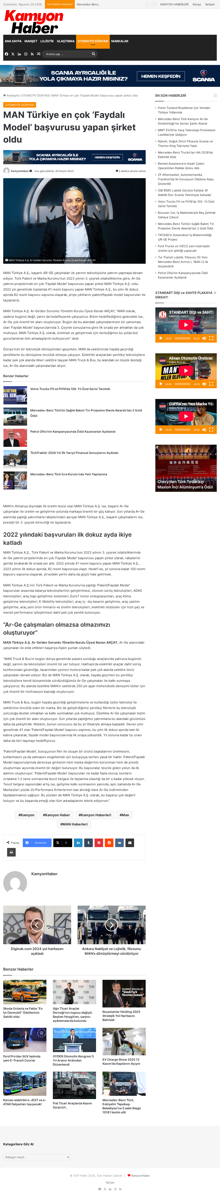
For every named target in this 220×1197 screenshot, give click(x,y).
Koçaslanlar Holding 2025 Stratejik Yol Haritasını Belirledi (121, 1016)
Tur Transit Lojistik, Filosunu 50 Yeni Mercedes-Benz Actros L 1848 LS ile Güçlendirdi (183, 262)
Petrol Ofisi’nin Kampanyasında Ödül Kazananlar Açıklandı (73, 431)
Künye (197, 4)
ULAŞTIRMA (66, 41)
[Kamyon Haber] (34, 21)
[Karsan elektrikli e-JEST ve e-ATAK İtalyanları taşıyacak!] (24, 1084)
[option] (186, 468)
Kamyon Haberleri (96, 815)
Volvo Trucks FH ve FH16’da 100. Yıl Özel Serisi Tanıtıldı (70, 389)
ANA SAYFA (13, 41)
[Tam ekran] (211, 338)
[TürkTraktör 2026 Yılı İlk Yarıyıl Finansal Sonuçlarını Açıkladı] (15, 459)
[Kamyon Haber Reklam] (110, 76)
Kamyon (27, 815)
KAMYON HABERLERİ (174, 4)
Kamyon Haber (57, 815)
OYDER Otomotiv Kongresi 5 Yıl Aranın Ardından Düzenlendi (73, 1060)
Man (125, 815)
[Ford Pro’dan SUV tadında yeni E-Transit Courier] (24, 1040)
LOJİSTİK (47, 41)
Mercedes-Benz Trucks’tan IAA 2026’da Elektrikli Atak (112, 4)
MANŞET (30, 41)
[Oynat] (161, 338)
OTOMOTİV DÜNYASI (93, 41)
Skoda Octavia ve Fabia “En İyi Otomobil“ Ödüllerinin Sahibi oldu (23, 1012)
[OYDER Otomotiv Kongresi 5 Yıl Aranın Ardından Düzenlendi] (74, 1040)
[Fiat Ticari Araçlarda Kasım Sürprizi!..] (74, 1085)
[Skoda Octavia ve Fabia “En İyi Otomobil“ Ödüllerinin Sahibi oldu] (24, 992)
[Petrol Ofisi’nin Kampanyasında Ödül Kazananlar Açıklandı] (15, 438)
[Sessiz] (204, 338)
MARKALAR (119, 41)
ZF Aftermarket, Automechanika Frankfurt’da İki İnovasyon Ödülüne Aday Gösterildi (186, 179)
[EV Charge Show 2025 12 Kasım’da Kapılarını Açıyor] (124, 1041)
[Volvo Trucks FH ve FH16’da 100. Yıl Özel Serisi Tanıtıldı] (15, 395)
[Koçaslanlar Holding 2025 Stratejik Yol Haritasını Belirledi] (124, 993)
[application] (186, 324)
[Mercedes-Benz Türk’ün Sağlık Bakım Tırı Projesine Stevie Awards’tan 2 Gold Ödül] (15, 417)
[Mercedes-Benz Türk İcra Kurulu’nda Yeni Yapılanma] (15, 480)
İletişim (210, 4)
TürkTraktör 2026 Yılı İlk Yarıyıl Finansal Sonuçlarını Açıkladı (74, 453)
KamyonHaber (20, 171)
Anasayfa (12, 95)
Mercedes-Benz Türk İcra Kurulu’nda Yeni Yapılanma (68, 474)
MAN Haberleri (75, 824)
